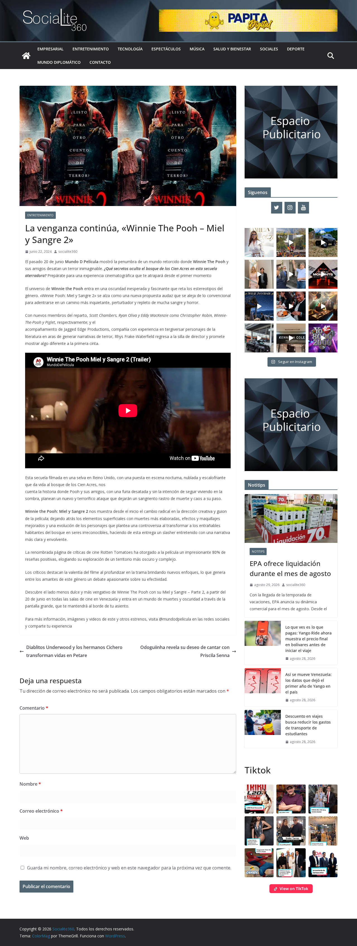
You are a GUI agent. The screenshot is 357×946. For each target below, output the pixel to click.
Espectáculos (166, 49)
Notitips (258, 551)
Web (24, 838)
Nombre (30, 784)
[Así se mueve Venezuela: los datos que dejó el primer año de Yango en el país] (263, 687)
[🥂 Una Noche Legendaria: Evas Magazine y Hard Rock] (290, 305)
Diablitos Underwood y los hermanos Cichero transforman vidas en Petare (74, 651)
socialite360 (67, 251)
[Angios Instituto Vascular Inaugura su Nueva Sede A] (290, 274)
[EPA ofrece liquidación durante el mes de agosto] (291, 518)
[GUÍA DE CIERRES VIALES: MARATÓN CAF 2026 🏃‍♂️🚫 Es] (290, 242)
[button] (259, 799)
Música (197, 49)
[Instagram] (290, 208)
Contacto (100, 62)
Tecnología (130, 49)
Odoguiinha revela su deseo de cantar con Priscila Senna (185, 651)
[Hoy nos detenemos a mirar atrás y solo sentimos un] (322, 274)
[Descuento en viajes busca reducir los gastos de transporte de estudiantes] (263, 729)
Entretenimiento (91, 49)
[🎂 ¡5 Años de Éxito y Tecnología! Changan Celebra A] (259, 337)
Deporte (296, 49)
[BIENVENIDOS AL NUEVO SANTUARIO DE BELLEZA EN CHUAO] (259, 242)
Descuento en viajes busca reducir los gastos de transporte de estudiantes (308, 725)
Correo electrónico (41, 811)
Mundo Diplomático (59, 62)
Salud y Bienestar (232, 49)
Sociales (269, 49)
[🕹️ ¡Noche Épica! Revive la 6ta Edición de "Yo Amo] (322, 305)
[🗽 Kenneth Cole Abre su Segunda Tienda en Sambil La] (290, 337)
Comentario (34, 708)
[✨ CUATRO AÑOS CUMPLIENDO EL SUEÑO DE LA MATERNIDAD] (259, 274)
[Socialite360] (26, 55)
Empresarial (50, 49)
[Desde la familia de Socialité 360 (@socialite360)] (259, 305)
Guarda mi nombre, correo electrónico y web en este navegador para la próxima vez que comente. (129, 868)
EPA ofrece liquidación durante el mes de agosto (290, 568)
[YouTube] (303, 208)
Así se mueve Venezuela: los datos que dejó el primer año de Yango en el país (308, 683)
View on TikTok (293, 888)
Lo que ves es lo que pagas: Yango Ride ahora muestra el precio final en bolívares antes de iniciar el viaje (308, 638)
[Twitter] (276, 208)
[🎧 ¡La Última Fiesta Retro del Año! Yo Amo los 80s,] (322, 337)
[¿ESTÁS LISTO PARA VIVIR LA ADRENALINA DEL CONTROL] (322, 242)
